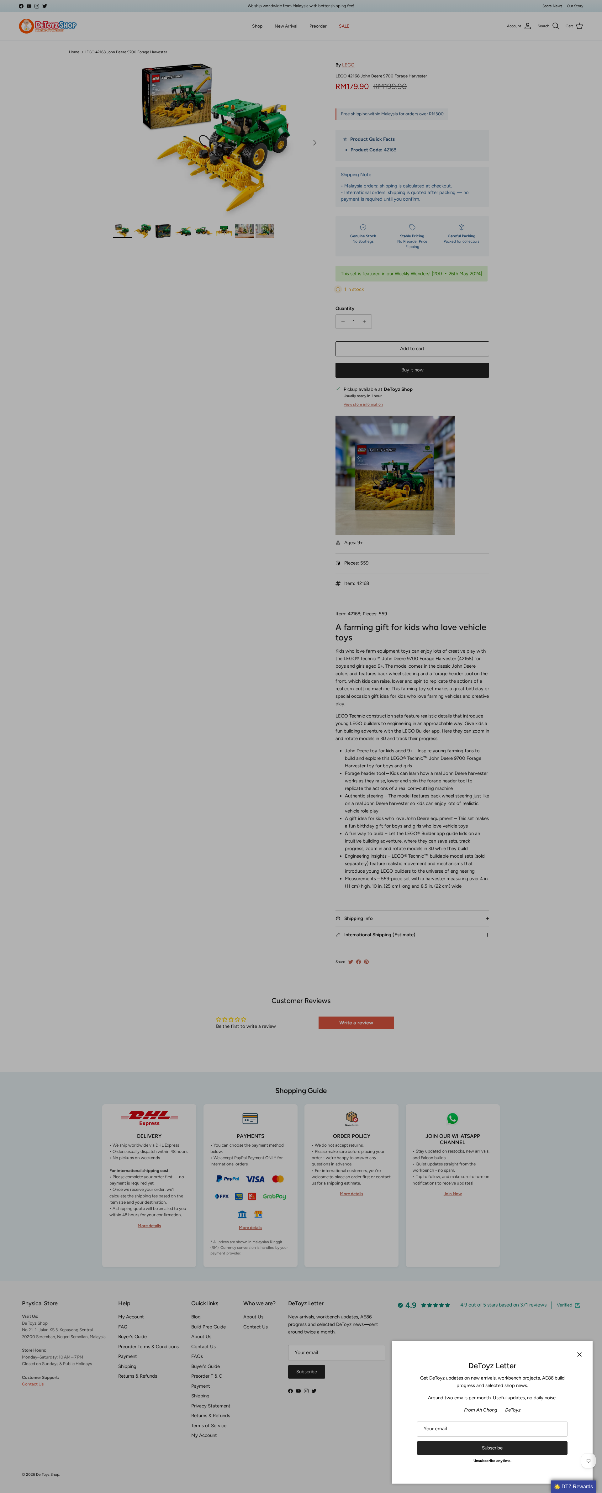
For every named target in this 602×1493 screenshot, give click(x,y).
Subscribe (492, 1448)
